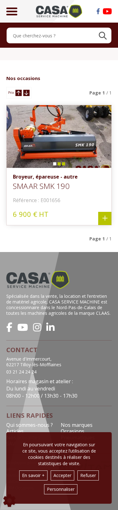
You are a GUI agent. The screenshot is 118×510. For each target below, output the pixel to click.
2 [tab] (59, 165)
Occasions (72, 431)
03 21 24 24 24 (21, 372)
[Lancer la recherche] (102, 35)
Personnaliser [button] (61, 489)
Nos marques (77, 425)
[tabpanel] (59, 136)
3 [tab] (63, 165)
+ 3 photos (104, 218)
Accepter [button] (62, 475)
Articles (15, 431)
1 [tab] (54, 165)
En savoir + (33, 475)
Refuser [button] (88, 475)
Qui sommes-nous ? (29, 425)
